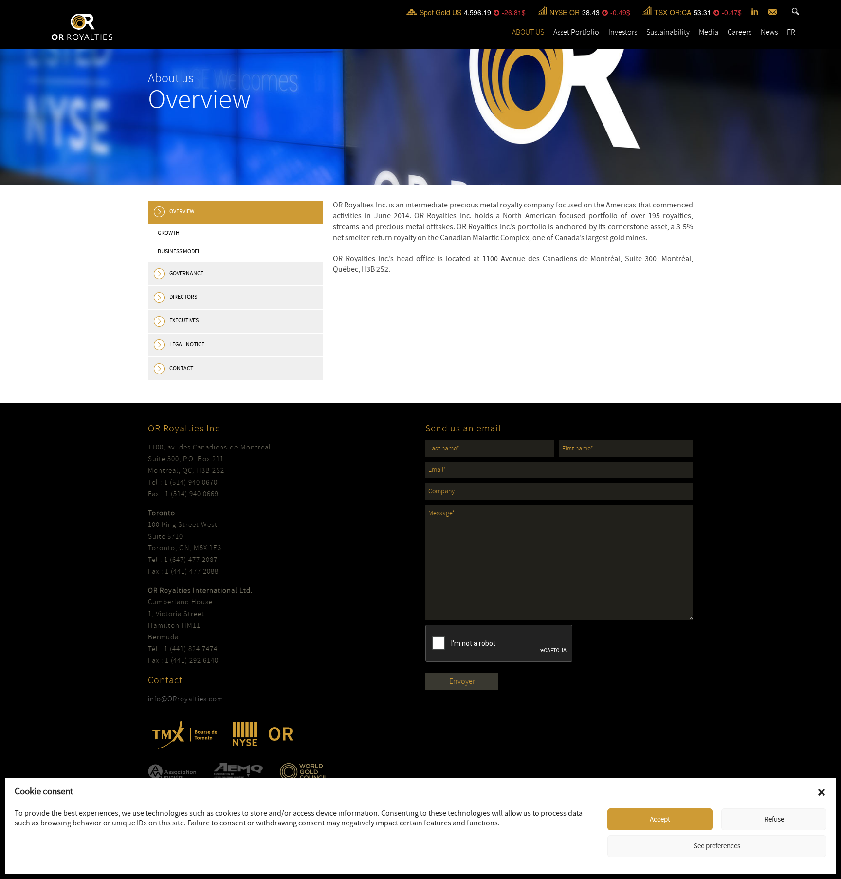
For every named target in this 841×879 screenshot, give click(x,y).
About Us (528, 32)
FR (791, 32)
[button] (821, 792)
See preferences (717, 846)
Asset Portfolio (576, 32)
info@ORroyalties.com (185, 699)
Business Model (179, 251)
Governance (186, 273)
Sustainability (668, 32)
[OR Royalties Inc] (82, 26)
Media (708, 32)
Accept (660, 819)
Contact (181, 368)
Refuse (774, 819)
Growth (169, 233)
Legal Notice (186, 344)
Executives (184, 320)
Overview (181, 211)
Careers (739, 32)
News (769, 32)
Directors (183, 296)
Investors (622, 32)
